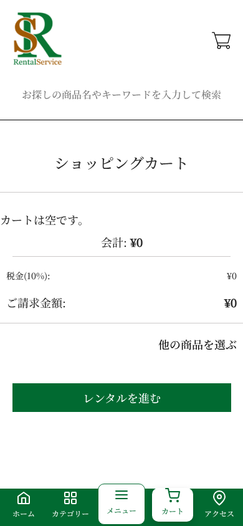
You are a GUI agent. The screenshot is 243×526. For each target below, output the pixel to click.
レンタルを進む (122, 398)
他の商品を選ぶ (197, 344)
